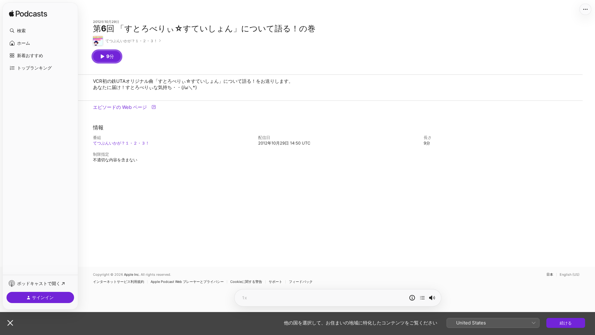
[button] (40, 30)
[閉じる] (10, 323)
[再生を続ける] (422, 297)
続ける (566, 322)
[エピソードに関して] (412, 297)
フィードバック (301, 282)
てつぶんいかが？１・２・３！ (121, 143)
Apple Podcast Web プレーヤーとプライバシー (187, 282)
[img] (28, 14)
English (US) (570, 274)
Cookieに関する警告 (246, 282)
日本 (549, 274)
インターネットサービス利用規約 (118, 282)
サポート (275, 282)
